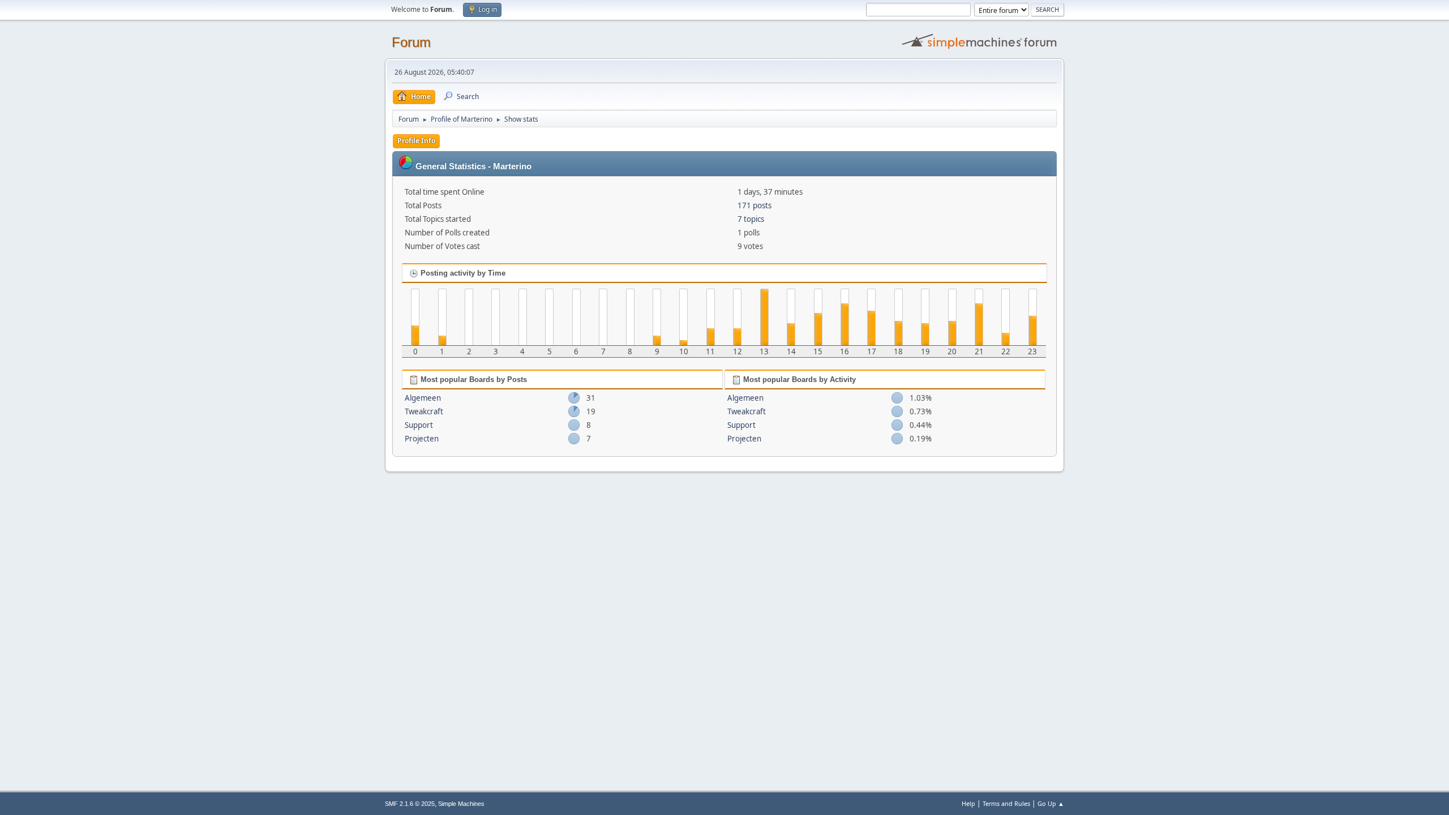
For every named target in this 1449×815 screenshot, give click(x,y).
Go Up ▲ (1051, 803)
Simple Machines (461, 803)
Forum (411, 42)
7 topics (751, 219)
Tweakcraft (424, 411)
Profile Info (416, 140)
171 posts (754, 205)
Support (419, 425)
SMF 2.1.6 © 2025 (410, 803)
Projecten (422, 439)
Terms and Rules (1006, 803)
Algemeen (423, 398)
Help (968, 803)
